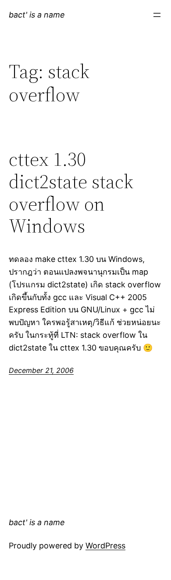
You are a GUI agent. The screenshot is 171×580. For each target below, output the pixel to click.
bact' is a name (37, 14)
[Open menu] (157, 15)
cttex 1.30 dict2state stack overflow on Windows (71, 192)
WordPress (105, 545)
